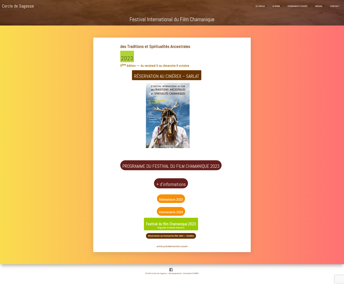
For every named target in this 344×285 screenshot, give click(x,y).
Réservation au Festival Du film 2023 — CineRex (171, 236)
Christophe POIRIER (191, 273)
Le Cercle (260, 6)
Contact (334, 6)
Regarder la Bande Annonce (171, 225)
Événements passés (297, 6)
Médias (318, 6)
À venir (276, 6)
